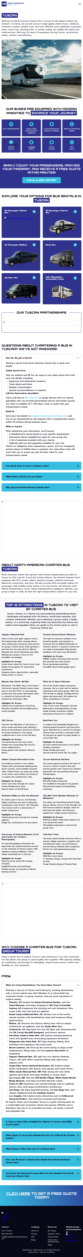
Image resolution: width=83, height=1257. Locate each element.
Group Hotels (53, 1237)
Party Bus (51, 244)
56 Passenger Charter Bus (16, 212)
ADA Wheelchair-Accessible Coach (55, 278)
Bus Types (52, 1231)
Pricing (34, 1234)
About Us (35, 1231)
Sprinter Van (11, 277)
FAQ (32, 1237)
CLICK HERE (18, 1193)
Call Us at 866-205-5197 (41, 180)
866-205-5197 (31, 397)
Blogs (33, 1240)
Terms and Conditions (46, 1252)
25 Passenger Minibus (16, 244)
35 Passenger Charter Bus (57, 212)
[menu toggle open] (79, 4)
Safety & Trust (54, 1234)
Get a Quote (7, 1231)
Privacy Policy (33, 1252)
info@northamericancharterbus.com (49, 415)
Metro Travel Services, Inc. (37, 1250)
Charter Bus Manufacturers (53, 1241)
